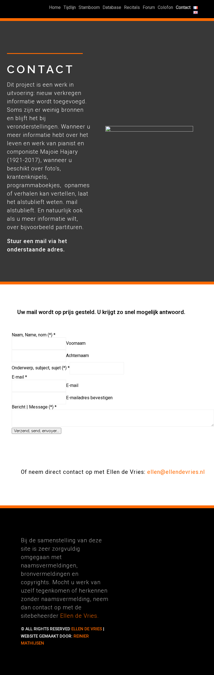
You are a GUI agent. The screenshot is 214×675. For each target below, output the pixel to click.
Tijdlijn (70, 7)
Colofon (165, 7)
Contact (183, 7)
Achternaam (77, 355)
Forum (149, 7)
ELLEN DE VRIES (86, 628)
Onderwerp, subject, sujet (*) (41, 367)
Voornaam (76, 343)
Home (55, 7)
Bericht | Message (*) (34, 407)
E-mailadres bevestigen (89, 397)
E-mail (72, 385)
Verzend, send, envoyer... (36, 431)
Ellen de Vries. (79, 615)
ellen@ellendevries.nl (176, 472)
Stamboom (89, 7)
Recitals (132, 7)
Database (112, 7)
